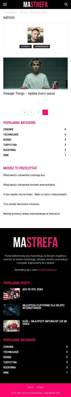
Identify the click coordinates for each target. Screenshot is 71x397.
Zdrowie (8, 129)
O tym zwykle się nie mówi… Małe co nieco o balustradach (35, 194)
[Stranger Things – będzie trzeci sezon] (35, 73)
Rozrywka (9, 150)
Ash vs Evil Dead (32, 289)
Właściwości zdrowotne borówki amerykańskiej (29, 184)
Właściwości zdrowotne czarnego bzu (24, 175)
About (30, 387)
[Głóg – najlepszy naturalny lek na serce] (11, 325)
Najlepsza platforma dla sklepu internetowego (43, 307)
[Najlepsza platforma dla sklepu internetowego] (11, 310)
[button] (66, 4)
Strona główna (10, 12)
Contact (40, 387)
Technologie (10, 134)
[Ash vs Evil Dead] (11, 294)
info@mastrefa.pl (47, 269)
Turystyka (10, 144)
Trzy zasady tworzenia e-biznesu (21, 204)
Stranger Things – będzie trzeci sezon (29, 93)
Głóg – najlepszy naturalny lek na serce (44, 323)
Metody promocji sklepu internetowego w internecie (31, 213)
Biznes (7, 139)
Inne (6, 155)
